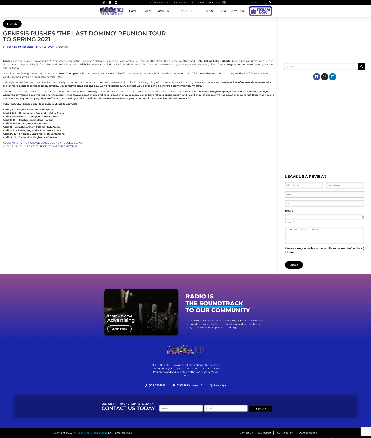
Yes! (291, 252)
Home (133, 11)
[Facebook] (316, 76)
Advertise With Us (232, 11)
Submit (294, 265)
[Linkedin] (332, 76)
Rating (289, 211)
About (210, 11)
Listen (146, 11)
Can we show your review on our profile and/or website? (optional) (324, 248)
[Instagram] (324, 76)
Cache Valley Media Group (196, 2)
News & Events (187, 11)
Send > (261, 408)
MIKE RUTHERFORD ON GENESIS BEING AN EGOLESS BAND (47, 142)
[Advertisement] (306, 41)
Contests (163, 11)
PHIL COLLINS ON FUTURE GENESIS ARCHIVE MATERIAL (45, 146)
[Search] (270, 2)
